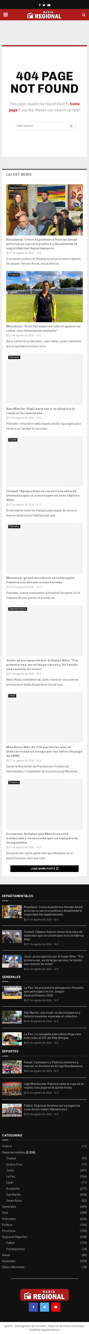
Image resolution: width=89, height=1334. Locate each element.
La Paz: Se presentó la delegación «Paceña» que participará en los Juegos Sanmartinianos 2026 (54, 991)
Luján (9, 1182)
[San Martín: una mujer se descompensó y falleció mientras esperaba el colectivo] (12, 1017)
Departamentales (17, 188)
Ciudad (12, 440)
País (5, 1212)
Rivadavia (12, 1188)
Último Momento (13, 1267)
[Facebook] (33, 1307)
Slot (5, 1127)
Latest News (19, 174)
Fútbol (10, 1243)
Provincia (14, 275)
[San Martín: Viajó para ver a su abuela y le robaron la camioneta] (44, 379)
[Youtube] (55, 1307)
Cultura (7, 1146)
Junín (10, 1170)
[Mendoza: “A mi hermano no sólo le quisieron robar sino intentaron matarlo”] (44, 296)
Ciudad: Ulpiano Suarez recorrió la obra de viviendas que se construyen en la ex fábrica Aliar (42, 495)
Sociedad (8, 1261)
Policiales (14, 357)
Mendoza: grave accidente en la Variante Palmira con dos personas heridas (40, 580)
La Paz (10, 1176)
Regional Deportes (14, 1237)
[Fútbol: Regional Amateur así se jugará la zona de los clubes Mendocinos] (12, 1110)
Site (10, 1127)
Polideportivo (15, 1249)
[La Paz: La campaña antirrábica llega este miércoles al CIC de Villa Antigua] (12, 1038)
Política (7, 1225)
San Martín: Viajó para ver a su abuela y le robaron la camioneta (40, 411)
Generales (9, 1206)
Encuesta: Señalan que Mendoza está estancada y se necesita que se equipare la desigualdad (42, 838)
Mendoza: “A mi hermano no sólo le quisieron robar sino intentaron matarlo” (43, 328)
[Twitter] (44, 1307)
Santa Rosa (14, 1200)
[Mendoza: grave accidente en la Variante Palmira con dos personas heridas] (44, 548)
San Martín (13, 1194)
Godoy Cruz (14, 1164)
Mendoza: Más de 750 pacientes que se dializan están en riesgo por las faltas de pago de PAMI (44, 751)
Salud (12, 696)
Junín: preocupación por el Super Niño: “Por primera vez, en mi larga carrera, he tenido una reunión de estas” (42, 664)
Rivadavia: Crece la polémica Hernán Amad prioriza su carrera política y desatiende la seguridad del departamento (41, 244)
